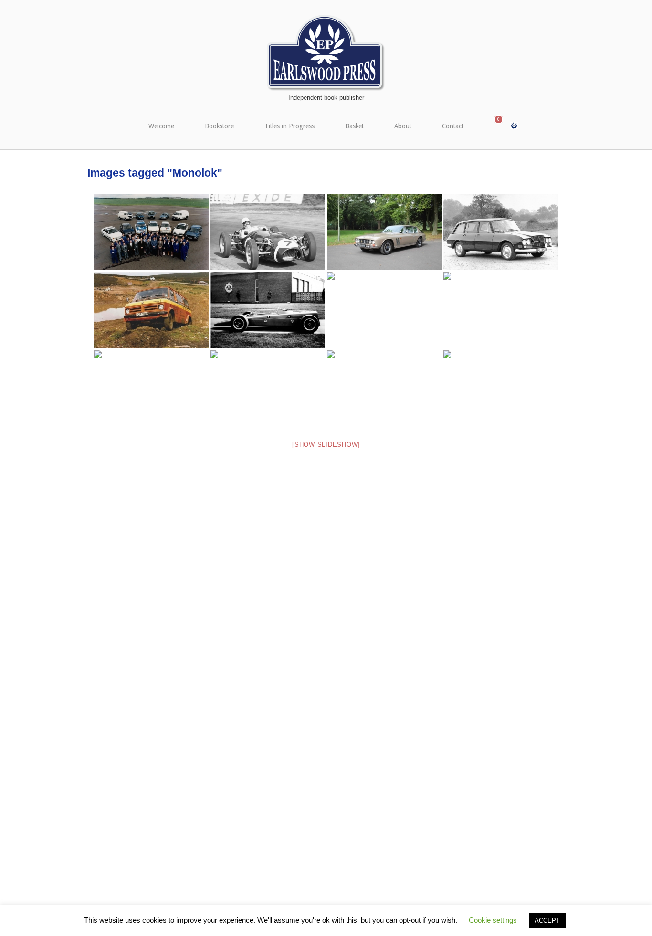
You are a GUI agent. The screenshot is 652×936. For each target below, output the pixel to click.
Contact (452, 126)
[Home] (326, 52)
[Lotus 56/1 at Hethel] (267, 310)
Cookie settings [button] (493, 920)
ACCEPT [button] (547, 920)
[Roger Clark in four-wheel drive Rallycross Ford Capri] (151, 388)
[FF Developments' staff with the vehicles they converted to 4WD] (151, 232)
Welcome (161, 126)
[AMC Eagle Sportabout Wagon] (384, 388)
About (402, 126)
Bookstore (219, 126)
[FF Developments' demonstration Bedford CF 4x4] (151, 310)
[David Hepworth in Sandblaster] (384, 310)
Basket (354, 126)
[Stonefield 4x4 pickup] (267, 388)
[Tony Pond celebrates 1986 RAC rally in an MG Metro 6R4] (500, 388)
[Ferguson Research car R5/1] (500, 232)
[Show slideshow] (326, 444)
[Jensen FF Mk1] (384, 232)
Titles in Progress (289, 126)
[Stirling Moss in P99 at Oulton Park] (267, 232)
